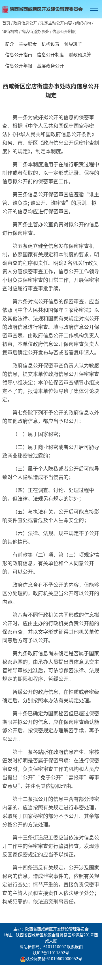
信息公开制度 (50, 54)
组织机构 (83, 22)
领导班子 (73, 43)
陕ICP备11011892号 (51, 952)
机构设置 (50, 43)
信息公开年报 (18, 65)
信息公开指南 (18, 54)
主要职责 (28, 43)
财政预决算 (80, 54)
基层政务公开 (50, 65)
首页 (6, 22)
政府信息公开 (25, 22)
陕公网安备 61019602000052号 (54, 958)
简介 (9, 43)
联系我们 (75, 946)
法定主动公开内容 (56, 22)
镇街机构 (10, 31)
